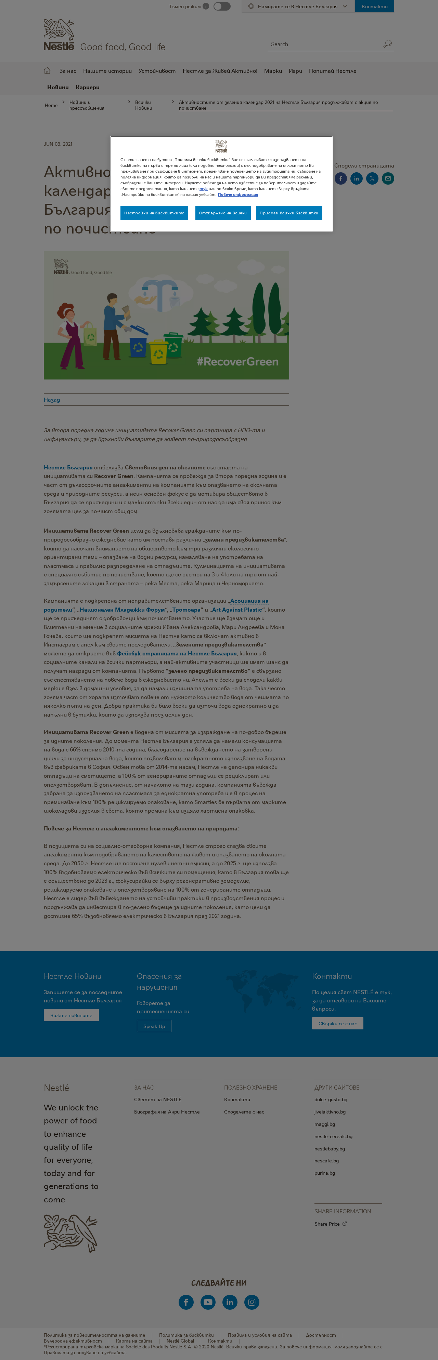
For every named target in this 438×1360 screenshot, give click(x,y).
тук (203, 188)
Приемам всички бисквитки (289, 212)
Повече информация (238, 194)
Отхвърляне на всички (223, 212)
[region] (221, 184)
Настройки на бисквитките (154, 212)
